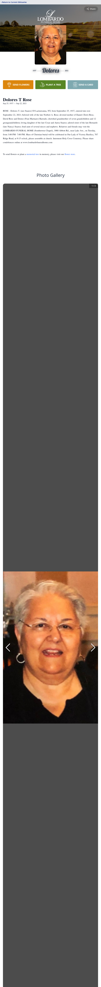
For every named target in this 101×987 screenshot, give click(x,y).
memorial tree (32, 154)
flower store (70, 154)
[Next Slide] (93, 647)
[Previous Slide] (8, 647)
